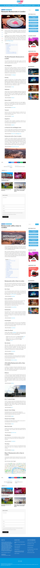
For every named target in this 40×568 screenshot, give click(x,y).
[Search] (38, 5)
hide (9, 43)
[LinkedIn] (2, 36)
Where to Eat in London (8, 9)
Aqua (24, 336)
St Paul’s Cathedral (13, 294)
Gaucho (12, 416)
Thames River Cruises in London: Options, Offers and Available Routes (19, 190)
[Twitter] (2, 34)
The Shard (14, 332)
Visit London (8, 5)
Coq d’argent (13, 327)
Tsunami (12, 116)
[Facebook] (2, 32)
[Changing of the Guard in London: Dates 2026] (7, 175)
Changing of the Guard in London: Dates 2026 (5, 180)
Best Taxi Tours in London (31, 552)
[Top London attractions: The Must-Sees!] (7, 185)
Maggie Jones (19, 133)
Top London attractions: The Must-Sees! (6, 190)
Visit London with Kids (30, 545)
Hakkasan (12, 97)
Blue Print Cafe (13, 432)
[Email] (2, 40)
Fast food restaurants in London (20, 166)
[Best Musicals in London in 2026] (20, 175)
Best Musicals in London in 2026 (19, 179)
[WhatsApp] (2, 42)
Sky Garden (13, 351)
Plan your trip (20, 5)
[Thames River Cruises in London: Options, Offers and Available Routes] (20, 185)
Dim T (12, 407)
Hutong (12, 86)
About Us (9, 552)
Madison (12, 383)
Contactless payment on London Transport (19, 544)
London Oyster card (16, 549)
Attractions (14, 5)
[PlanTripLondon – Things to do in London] (20, 2)
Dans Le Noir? (13, 107)
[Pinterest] (2, 38)
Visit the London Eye (30, 547)
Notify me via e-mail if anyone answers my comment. (9, 214)
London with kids (27, 5)
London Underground (17, 547)
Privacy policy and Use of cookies (6, 555)
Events (33, 5)
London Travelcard (16, 553)
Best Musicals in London (31, 543)
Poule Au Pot (13, 133)
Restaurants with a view (15, 146)
